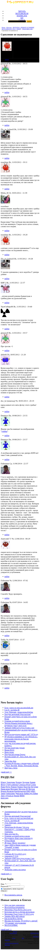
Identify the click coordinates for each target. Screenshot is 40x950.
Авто (3, 796)
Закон (3, 793)
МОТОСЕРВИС (11, 925)
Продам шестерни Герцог (14, 754)
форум (15, 931)
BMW (22, 796)
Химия (32, 782)
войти (7, 59)
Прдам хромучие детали (14, 748)
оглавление (13, 933)
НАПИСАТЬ (22, 16)
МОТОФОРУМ (21, 13)
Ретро (8, 787)
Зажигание (10, 793)
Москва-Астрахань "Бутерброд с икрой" (21, 921)
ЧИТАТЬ (22, 11)
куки (13, 938)
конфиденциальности (11, 943)
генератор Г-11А (11, 856)
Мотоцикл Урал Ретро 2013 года (17, 910)
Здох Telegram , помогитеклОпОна (18, 712)
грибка (4, 431)
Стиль (33, 784)
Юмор (3, 782)
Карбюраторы (20, 791)
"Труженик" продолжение (15, 923)
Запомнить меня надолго (13, 889)
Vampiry (7, 825)
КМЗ (28, 791)
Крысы (4, 791)
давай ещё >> (6, 772)
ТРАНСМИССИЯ (27, 29)
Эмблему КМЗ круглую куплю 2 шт (19, 728)
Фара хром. (9, 752)
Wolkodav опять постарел (15, 869)
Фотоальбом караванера (14, 907)
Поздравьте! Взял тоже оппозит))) (18, 838)
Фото (3, 784)
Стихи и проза (24, 784)
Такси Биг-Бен (10, 761)
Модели (31, 789)
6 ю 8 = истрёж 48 (11, 710)
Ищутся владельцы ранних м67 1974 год (21, 734)
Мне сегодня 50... (11, 834)
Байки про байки (31, 793)
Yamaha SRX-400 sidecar (14, 916)
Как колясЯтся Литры (13, 918)
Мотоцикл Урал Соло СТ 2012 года (19, 914)
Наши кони (5, 789)
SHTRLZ (36, 936)
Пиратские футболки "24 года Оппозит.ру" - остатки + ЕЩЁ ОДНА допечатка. (19, 829)
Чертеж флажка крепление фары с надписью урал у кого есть (18, 724)
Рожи (3, 787)
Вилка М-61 (9, 750)
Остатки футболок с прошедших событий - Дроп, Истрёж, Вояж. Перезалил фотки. (21, 764)
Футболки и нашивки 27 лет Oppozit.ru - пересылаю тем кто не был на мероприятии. (21, 739)
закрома (7, 940)
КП (22, 18)
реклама (7, 945)
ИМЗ (33, 791)
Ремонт (14, 787)
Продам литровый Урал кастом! (17, 714)
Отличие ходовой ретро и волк (17, 721)
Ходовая (25, 782)
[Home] (20, 3)
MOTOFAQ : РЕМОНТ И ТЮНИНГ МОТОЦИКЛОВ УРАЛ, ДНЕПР (18, 28)
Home (3, 27)
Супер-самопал (12, 784)
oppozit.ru (9, 796)
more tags (4, 798)
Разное (20, 787)
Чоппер (19, 782)
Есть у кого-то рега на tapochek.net (18, 708)
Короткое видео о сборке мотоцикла (19, 912)
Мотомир (14, 789)
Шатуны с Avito (10, 768)
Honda (16, 796)
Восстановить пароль (13, 895)
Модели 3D (23, 789)
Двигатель (19, 793)
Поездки (26, 787)
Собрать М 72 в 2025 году (15, 854)
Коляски (10, 791)
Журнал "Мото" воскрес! (14, 843)
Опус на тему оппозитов (14, 905)
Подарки (34, 787)
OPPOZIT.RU (34, 933)
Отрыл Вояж (9, 840)
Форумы (9, 27)
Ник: (3, 884)
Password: (5, 886)
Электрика (11, 782)
